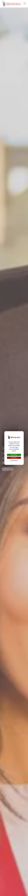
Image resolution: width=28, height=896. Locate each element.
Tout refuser (14, 457)
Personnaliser (14, 460)
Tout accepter (14, 454)
